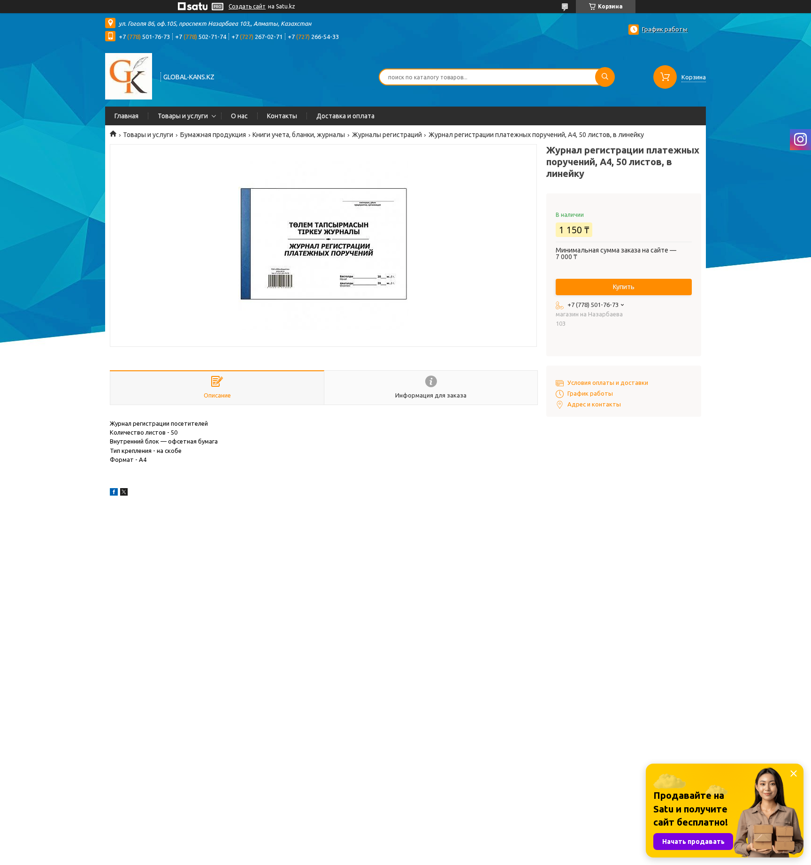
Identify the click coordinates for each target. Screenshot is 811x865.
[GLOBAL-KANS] (128, 76)
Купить (624, 287)
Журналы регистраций (387, 134)
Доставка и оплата (345, 116)
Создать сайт (247, 6)
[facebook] (114, 493)
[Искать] (605, 77)
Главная (126, 116)
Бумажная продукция (213, 134)
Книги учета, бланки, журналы (298, 134)
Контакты (282, 116)
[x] (124, 493)
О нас (239, 116)
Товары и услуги (183, 116)
